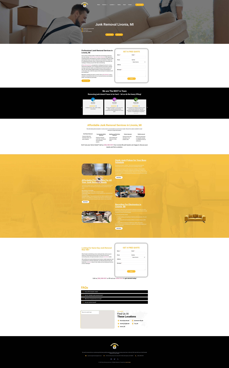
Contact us (89, 262)
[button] (147, 108)
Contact (129, 4)
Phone (118, 59)
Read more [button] (114, 113)
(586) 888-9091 (108, 145)
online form (119, 278)
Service (133, 59)
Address (119, 64)
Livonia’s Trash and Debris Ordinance (97, 57)
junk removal (106, 256)
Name (118, 54)
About (124, 4)
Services (104, 4)
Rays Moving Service (87, 65)
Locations (112, 4)
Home (98, 4)
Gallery (119, 4)
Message (119, 69)
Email (133, 54)
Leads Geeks (128, 362)
